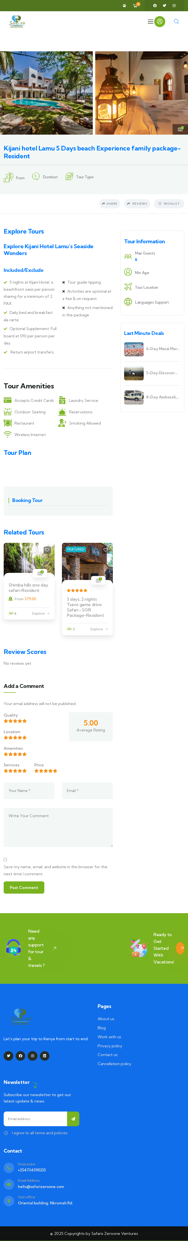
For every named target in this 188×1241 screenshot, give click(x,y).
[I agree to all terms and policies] (6, 1133)
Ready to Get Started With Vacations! (163, 948)
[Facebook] (155, 5)
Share (112, 203)
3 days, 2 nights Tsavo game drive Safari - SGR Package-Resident (85, 607)
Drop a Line (26, 1164)
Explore (38, 613)
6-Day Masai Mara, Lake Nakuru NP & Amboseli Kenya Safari (163, 348)
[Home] (17, 21)
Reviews (139, 203)
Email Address (29, 1180)
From (19, 599)
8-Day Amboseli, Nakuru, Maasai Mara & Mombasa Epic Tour (161, 397)
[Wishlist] (47, 550)
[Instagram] (174, 5)
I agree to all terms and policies (39, 1132)
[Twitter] (164, 5)
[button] (181, 92)
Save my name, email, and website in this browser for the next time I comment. (55, 870)
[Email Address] (9, 1184)
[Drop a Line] (9, 1168)
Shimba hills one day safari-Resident (28, 587)
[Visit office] (9, 1201)
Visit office (26, 1197)
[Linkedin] (44, 1056)
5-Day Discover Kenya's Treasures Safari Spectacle (163, 372)
